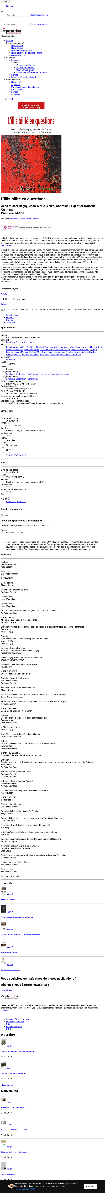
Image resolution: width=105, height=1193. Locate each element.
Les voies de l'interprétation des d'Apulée (20, 935)
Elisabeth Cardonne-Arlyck (48, 347)
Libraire (14, 75)
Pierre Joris (76, 349)
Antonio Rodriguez (30, 354)
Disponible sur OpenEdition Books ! (35, 227)
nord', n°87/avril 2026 (8, 1174)
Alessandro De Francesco (72, 347)
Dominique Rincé (13, 354)
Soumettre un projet (25, 70)
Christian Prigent (73, 352)
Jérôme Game (46, 349)
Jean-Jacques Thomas (60, 354)
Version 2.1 (11, 455)
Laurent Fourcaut (31, 349)
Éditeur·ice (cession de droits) (24, 77)
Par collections (18, 89)
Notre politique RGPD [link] (25, 1189)
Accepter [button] (90, 1186)
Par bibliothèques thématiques (25, 87)
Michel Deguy (91, 347)
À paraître (15, 84)
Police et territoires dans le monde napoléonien (17, 1051)
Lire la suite (6, 245)
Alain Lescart (33, 219)
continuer (5, 1010)
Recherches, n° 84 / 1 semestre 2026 (14, 1130)
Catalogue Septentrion (16, 374)
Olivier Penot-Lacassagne (53, 352)
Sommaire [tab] (10, 322)
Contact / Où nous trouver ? (18, 1019)
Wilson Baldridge (27, 347)
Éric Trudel (76, 354)
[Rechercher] (2, 11)
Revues (14, 92)
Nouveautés (16, 82)
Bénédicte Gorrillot (17, 219)
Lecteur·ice (16, 60)
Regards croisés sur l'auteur (10, 970)
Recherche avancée (39, 15)
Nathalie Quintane (89, 352)
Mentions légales (14, 1026)
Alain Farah (18, 349)
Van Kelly (86, 349)
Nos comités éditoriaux (21, 50)
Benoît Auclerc (12, 347)
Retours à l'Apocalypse (9, 899)
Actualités (15, 94)
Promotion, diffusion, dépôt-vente (31, 72)
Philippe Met (35, 352)
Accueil (9, 40)
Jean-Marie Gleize (61, 349)
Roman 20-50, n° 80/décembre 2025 (13, 1107)
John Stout (44, 354)
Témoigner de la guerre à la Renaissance (15, 1152)
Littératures (11, 359)
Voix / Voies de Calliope (9, 952)
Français (5, 1)
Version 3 (21, 455)
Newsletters (6, 990)
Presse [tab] (9, 320)
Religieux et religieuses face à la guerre (14, 1073)
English (9, 6)
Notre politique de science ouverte (26, 53)
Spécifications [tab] (12, 315)
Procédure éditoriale (25, 65)
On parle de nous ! (19, 55)
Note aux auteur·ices (25, 67)
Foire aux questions (15, 1021)
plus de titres (7, 1085)
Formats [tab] (10, 317)
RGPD (9, 1029)
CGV (8, 1024)
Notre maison (17, 45)
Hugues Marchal (21, 352)
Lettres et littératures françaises (55, 374)
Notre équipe (17, 48)
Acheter (4, 294)
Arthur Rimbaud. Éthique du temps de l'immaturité (18, 917)
